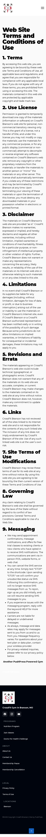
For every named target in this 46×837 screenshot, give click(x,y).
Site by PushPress (35, 817)
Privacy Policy (8, 788)
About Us (6, 751)
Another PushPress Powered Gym (23, 661)
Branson (7, 806)
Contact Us (7, 757)
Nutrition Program (11, 726)
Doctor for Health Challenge (16, 739)
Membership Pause (11, 763)
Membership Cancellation (13, 770)
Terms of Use (8, 794)
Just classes (9, 733)
